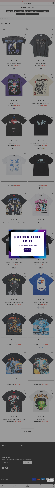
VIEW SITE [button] (27, 250)
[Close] (44, 231)
